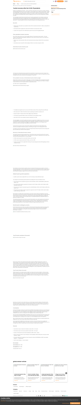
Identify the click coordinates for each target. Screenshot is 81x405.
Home (14, 3)
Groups (30, 391)
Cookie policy (57, 391)
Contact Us (25, 391)
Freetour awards (63, 391)
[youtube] (40, 395)
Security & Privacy (44, 391)
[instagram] (36, 395)
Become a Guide (60, 1)
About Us (20, 391)
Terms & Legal (51, 391)
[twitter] (42, 395)
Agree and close (75, 403)
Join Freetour (15, 386)
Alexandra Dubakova (58, 8)
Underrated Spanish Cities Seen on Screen (20, 375)
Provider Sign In (21, 386)
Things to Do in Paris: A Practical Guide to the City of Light (60, 375)
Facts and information (55, 14)
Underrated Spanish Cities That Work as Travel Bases (47, 375)
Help (33, 391)
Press (39, 391)
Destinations (15, 391)
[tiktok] (44, 395)
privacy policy (3, 401)
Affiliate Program (28, 386)
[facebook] (38, 395)
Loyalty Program (16, 393)
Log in (66, 1)
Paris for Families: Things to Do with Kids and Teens (33, 375)
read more (16, 380)
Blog (18, 3)
